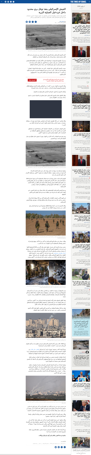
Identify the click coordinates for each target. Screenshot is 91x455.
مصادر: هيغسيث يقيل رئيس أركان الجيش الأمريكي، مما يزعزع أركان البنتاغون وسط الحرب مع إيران (83, 187)
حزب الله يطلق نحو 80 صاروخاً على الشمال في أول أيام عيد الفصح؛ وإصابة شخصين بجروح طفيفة (81, 284)
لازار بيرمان (87, 389)
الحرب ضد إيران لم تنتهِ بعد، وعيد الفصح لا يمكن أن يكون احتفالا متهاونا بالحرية (81, 357)
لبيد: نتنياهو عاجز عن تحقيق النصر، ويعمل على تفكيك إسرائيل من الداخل (82, 431)
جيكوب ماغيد (87, 419)
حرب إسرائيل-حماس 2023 (54, 443)
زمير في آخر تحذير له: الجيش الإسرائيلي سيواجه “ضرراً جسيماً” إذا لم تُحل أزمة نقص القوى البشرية (83, 303)
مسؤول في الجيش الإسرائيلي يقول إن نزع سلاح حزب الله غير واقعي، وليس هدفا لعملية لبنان (82, 149)
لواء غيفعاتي (35, 443)
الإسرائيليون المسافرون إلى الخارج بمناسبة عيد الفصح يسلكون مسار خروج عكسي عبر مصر (81, 323)
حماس (40, 443)
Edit (55, 22)
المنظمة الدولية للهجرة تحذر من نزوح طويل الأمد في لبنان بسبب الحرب (81, 135)
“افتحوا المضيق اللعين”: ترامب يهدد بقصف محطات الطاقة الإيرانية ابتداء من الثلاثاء (81, 60)
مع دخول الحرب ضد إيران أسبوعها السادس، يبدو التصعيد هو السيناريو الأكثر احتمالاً (83, 87)
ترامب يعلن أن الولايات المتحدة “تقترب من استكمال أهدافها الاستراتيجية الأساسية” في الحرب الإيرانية (81, 172)
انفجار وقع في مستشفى (59, 253)
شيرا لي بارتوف (86, 222)
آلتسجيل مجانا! (32, 80)
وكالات (80, 176)
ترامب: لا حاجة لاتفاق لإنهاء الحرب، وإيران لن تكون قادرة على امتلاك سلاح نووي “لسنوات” (81, 415)
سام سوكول (87, 111)
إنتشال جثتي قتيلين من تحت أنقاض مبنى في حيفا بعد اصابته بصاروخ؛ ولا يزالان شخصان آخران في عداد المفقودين (81, 29)
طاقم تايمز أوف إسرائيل (85, 176)
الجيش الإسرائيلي (45, 443)
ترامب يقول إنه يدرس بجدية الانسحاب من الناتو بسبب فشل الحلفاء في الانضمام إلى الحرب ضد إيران (81, 386)
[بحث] (1, 1)
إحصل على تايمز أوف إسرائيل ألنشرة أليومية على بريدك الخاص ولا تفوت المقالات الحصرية (53, 80)
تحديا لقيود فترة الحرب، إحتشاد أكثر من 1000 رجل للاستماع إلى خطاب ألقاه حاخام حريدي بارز (81, 107)
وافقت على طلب (34, 349)
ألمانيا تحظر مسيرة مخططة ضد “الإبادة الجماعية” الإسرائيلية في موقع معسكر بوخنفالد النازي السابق (82, 218)
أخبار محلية (62, 443)
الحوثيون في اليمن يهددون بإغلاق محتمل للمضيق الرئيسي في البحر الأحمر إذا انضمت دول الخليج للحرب (81, 247)
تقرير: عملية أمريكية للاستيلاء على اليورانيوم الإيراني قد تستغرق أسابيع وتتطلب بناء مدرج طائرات (82, 198)
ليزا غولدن (87, 138)
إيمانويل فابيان (61, 21)
